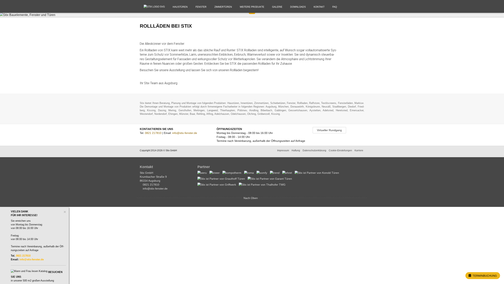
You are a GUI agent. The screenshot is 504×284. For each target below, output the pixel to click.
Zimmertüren (223, 7)
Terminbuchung (484, 275)
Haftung (296, 150)
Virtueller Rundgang (329, 130)
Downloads (298, 7)
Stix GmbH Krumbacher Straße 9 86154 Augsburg (153, 176)
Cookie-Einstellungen (340, 150)
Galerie (277, 7)
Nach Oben (251, 198)
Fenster (201, 7)
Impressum (283, 150)
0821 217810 (153, 133)
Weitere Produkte (252, 7)
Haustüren (180, 7)
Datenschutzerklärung (314, 150)
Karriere (359, 150)
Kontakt (319, 7)
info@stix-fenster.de (184, 133)
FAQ (334, 7)
